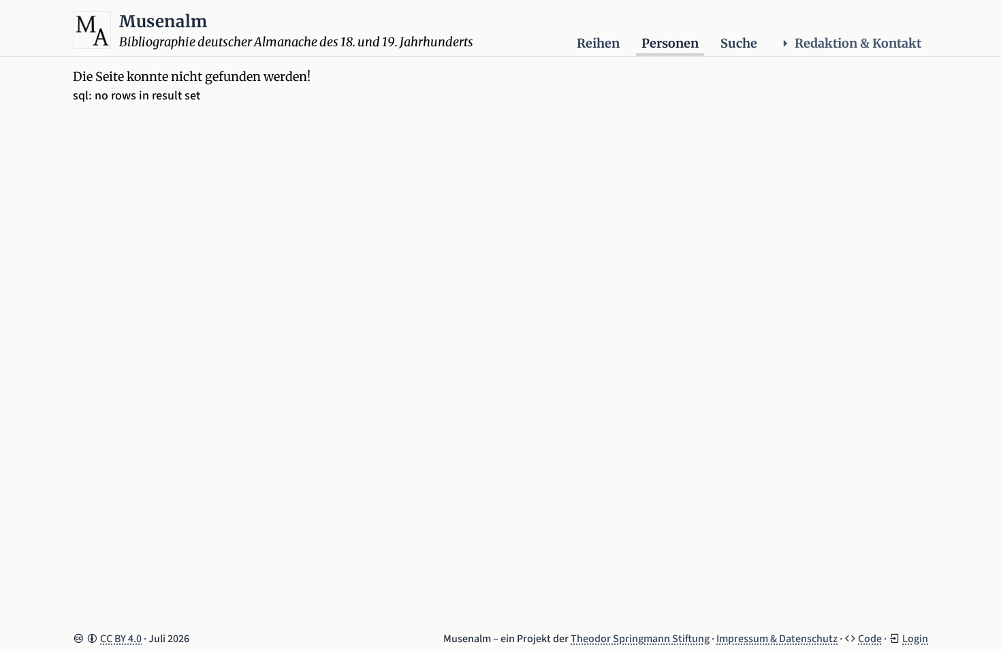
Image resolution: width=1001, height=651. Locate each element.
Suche (738, 43)
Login (915, 638)
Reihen (598, 43)
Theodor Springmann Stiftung (640, 638)
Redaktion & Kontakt (858, 43)
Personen (670, 43)
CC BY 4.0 (121, 638)
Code (870, 638)
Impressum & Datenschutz (777, 638)
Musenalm (163, 21)
